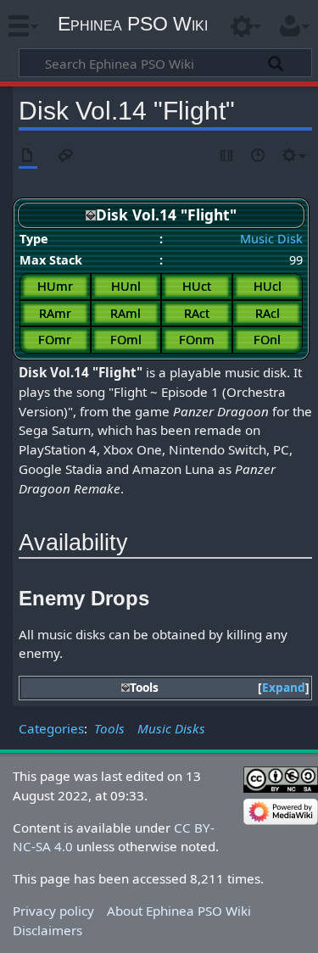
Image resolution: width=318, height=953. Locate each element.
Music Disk (271, 239)
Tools (109, 728)
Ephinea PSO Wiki (133, 24)
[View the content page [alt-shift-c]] (28, 156)
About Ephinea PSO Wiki (179, 910)
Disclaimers (47, 930)
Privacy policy (53, 910)
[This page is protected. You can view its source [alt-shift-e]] (227, 156)
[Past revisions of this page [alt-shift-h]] (258, 156)
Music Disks (171, 728)
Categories (51, 728)
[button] (284, 688)
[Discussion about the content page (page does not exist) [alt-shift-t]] (66, 156)
